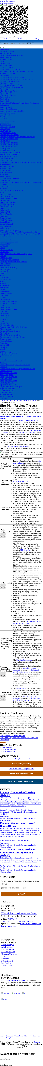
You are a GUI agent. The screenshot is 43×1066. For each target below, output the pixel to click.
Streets (2, 275)
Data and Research (6, 196)
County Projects (5, 131)
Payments (3, 367)
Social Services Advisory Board (11, 85)
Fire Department (5, 149)
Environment (4, 252)
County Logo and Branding (9, 230)
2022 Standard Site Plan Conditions (12, 736)
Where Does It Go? (7, 391)
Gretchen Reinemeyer (7, 121)
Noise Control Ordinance (9, 353)
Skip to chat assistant (7, 1)
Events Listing (5, 222)
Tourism (3, 283)
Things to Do (4, 285)
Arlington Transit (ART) (8, 268)
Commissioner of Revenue (9, 135)
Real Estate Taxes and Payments (11, 361)
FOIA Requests (7, 961)
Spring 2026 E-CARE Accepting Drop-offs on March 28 (20, 234)
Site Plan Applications (7, 751)
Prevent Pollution (6, 258)
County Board (5, 89)
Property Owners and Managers (11, 387)
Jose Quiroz (4, 117)
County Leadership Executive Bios (12, 111)
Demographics (5, 200)
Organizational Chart (7, 113)
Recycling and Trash (7, 383)
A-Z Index (3, 398)
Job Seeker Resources (7, 65)
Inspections (4, 246)
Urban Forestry (5, 264)
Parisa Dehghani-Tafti (7, 127)
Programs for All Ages (8, 303)
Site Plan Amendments (8, 749)
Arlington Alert (5, 176)
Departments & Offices (8, 133)
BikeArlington (5, 270)
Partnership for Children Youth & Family (14, 327)
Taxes (2, 357)
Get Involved (4, 99)
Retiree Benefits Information (10, 69)
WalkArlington (5, 277)
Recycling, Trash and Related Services (13, 262)
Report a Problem (8, 952)
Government (11, 400)
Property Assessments (7, 359)
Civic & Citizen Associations (10, 335)
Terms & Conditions (21, 1036)
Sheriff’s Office (5, 164)
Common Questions (9, 954)
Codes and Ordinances (8, 240)
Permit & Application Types (22, 773)
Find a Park (4, 295)
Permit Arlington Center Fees (20, 781)
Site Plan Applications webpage (18, 446)
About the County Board (8, 91)
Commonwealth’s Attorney (9, 178)
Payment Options (6, 371)
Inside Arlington (5, 226)
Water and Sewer (6, 379)
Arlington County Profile (8, 198)
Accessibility (6, 965)
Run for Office (5, 345)
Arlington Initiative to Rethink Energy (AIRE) (16, 254)
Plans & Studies (5, 236)
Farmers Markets (6, 293)
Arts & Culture (5, 287)
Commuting (4, 272)
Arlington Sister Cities (7, 307)
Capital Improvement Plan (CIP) (11, 55)
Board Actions (5, 97)
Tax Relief (3, 363)
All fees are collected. (20, 481)
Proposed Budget (6, 59)
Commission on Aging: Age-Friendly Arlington (16, 79)
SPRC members (25, 550)
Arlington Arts (5, 315)
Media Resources (6, 220)
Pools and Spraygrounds (8, 301)
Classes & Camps (6, 329)
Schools (3, 281)
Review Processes (6, 250)
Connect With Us (6, 214)
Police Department (6, 160)
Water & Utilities (6, 392)
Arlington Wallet (6, 57)
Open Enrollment (6, 75)
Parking (2, 273)
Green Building (5, 244)
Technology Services (7, 166)
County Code (4, 101)
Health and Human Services (10, 331)
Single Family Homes (7, 389)
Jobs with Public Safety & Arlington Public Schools (18, 71)
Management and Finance (9, 156)
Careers (2, 61)
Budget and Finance (7, 51)
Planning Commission (26, 432)
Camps (2, 289)
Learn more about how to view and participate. (27, 622)
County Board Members (8, 93)
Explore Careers (5, 63)
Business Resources (7, 396)
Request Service (7, 949)
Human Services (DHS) (8, 154)
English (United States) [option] (21, 39)
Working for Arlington (8, 73)
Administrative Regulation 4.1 (29, 420)
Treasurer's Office (6, 168)
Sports (2, 305)
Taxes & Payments (6, 375)
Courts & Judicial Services (9, 145)
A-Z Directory (7, 947)
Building (3, 238)
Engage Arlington (6, 170)
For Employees (7, 963)
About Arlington (5, 194)
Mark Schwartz (5, 125)
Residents (3, 311)
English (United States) (21, 35)
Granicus (37, 1042)
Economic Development (8, 147)
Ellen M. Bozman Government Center (19, 913)
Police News (4, 228)
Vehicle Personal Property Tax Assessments (15, 365)
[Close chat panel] (1, 1056)
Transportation (5, 266)
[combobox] (11, 37)
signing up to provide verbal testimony (26, 671)
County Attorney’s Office (9, 139)
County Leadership (6, 107)
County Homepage (6, 1036)
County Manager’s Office (9, 143)
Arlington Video (5, 212)
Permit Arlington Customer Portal (21, 759)
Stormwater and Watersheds (9, 260)
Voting (2, 192)
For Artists (3, 317)
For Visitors (4, 319)
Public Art (3, 321)
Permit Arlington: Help (21, 764)
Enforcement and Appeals (9, 242)
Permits (2, 248)
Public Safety (4, 174)
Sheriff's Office (5, 184)
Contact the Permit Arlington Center (21, 769)
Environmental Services (8, 151)
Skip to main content (7, 3)
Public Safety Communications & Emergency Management (20, 162)
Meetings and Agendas (8, 95)
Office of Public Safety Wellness (11, 190)
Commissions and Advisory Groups (12, 77)
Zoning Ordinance (6, 747)
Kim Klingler (4, 123)
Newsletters (4, 216)
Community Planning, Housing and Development (17, 137)
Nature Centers (5, 299)
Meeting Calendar (6, 172)
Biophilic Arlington (6, 83)
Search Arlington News (8, 224)
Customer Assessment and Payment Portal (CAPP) (17, 369)
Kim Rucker (4, 119)
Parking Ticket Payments (8, 377)
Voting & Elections (6, 394)
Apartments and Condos (8, 385)
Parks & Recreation (7, 158)
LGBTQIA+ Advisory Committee (12, 87)
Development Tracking (8, 202)
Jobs (3, 956)
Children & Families (7, 325)
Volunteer (3, 188)
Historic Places (5, 323)
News (2, 208)
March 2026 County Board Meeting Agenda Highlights (19, 232)
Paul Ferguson (5, 129)
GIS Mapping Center (7, 204)
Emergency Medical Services (10, 152)
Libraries (3, 297)
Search (2, 43)
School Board (5, 115)
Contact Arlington (6, 1038)
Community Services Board (9, 81)
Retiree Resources (6, 67)
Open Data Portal (6, 206)
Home (4, 400)
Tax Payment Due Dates (8, 373)
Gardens (3, 256)
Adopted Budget (6, 53)
